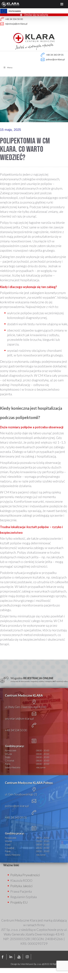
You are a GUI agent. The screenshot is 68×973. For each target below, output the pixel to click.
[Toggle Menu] (61, 4)
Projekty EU (19, 902)
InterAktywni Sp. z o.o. (31, 964)
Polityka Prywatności (25, 875)
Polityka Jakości (21, 886)
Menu (9, 67)
